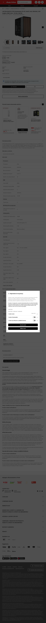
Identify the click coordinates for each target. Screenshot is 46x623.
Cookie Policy (10, 309)
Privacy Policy (10, 311)
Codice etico (15, 311)
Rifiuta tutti (23, 328)
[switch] (34, 317)
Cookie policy (20, 311)
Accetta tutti (23, 325)
